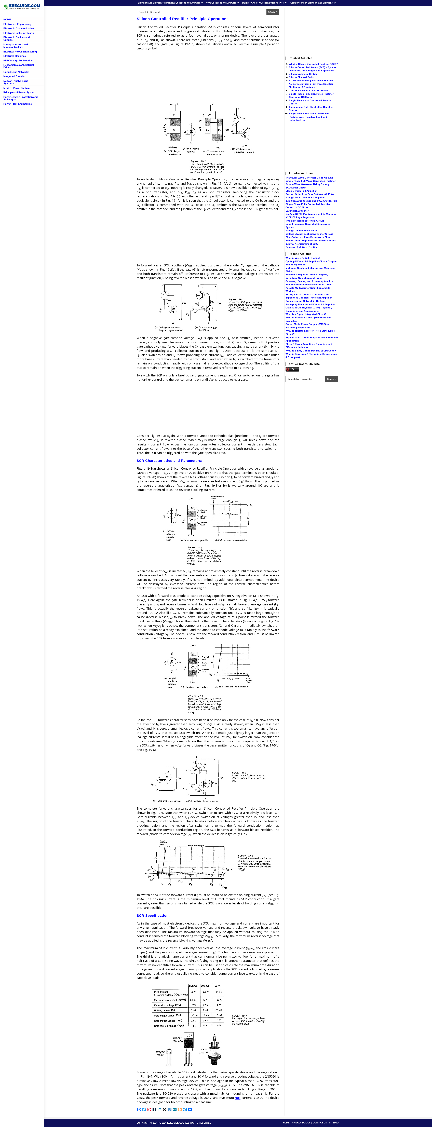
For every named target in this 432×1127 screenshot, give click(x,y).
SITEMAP (334, 1122)
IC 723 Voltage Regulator (300, 217)
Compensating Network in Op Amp (305, 301)
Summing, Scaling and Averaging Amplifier (310, 281)
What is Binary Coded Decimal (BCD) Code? (311, 350)
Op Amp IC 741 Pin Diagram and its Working (311, 214)
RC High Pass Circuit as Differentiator (307, 294)
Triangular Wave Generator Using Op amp (309, 177)
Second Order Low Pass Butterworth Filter (310, 194)
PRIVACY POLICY (301, 1122)
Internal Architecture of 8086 (302, 243)
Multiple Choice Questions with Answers (263, 3)
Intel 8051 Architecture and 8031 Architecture (311, 200)
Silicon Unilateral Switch (303, 74)
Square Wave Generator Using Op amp (308, 184)
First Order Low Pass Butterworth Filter (308, 237)
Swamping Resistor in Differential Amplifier (310, 304)
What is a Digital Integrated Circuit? (306, 314)
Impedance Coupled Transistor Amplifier (309, 297)
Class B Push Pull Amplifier (301, 190)
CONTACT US (320, 1122)
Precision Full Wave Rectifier (302, 247)
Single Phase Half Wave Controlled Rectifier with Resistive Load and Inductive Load (309, 116)
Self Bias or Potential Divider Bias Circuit (309, 284)
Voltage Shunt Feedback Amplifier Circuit (309, 234)
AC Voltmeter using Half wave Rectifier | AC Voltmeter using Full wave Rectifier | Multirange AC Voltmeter (311, 83)
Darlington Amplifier (297, 210)
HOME (286, 1122)
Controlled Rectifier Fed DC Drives (308, 90)
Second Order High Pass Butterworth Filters (311, 240)
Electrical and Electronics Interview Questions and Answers (169, 3)
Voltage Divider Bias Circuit (301, 230)
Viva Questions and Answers (221, 3)
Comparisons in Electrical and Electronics (312, 3)
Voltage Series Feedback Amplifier (305, 197)
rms (237, 1098)
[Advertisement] (208, 77)
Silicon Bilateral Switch (302, 77)
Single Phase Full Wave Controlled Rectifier (310, 181)
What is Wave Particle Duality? (303, 258)
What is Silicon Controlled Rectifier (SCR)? (313, 64)
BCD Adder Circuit (296, 187)
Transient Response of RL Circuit (305, 220)
